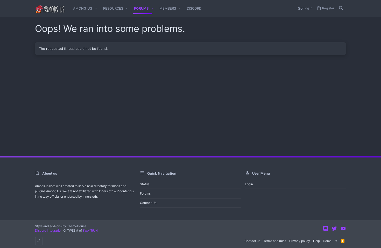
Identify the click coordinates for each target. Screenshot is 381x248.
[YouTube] (343, 228)
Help (316, 241)
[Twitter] (334, 228)
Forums (145, 193)
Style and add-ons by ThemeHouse (60, 226)
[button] (84, 8)
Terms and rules (274, 241)
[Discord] (325, 228)
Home (327, 241)
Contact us (148, 203)
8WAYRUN (90, 230)
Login (249, 184)
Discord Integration (48, 230)
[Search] (341, 8)
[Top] (336, 241)
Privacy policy (299, 241)
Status (144, 184)
